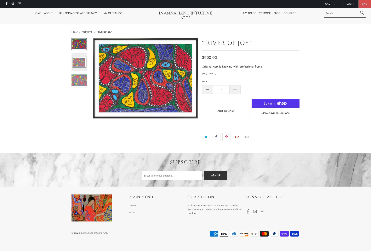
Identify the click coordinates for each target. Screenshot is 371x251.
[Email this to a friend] (247, 137)
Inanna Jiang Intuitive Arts (185, 16)
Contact (289, 13)
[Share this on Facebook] (216, 137)
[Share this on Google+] (237, 137)
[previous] (98, 78)
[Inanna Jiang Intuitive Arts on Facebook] (6, 4)
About (48, 13)
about (132, 212)
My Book (265, 13)
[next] (192, 78)
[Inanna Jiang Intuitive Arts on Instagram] (12, 4)
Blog (277, 13)
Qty (204, 81)
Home (37, 13)
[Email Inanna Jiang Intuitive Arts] (19, 4)
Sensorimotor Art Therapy (78, 13)
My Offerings (113, 13)
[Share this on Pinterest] (226, 137)
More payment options (275, 113)
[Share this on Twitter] (206, 137)
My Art (248, 13)
